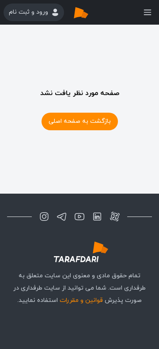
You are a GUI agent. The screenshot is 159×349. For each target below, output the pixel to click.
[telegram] (62, 216)
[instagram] (44, 216)
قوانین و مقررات (81, 300)
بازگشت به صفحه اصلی (80, 121)
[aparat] (115, 216)
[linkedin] (97, 216)
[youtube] (79, 216)
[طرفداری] (90, 12)
